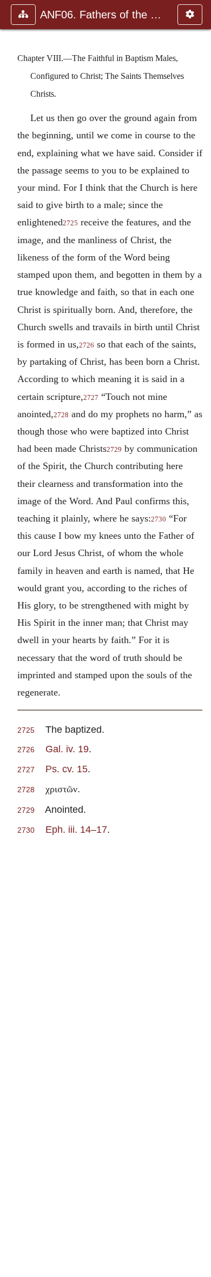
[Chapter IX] (198, 638)
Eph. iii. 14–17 (76, 829)
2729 (114, 449)
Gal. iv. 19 (67, 748)
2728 (61, 415)
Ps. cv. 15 (66, 768)
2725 (70, 223)
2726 (86, 345)
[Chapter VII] (12, 638)
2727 (90, 398)
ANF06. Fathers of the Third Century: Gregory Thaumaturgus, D (103, 15)
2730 (158, 519)
